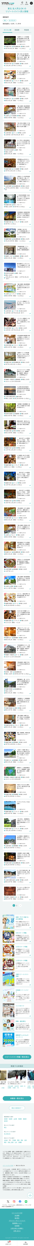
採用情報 (17, 1226)
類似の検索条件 (16, 1108)
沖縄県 (20, 1142)
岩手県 (6, 1121)
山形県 (15, 1119)
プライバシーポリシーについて (17, 1220)
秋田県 (10, 1119)
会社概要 (17, 1215)
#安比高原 (10, 1086)
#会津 (29, 1086)
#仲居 (2, 1088)
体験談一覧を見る (17, 1098)
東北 (5, 20)
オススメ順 (7, 30)
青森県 (20, 1119)
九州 (16, 1142)
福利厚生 (17, 1218)
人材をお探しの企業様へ (17, 1228)
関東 (18, 1140)
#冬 (18, 1088)
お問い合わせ (17, 1231)
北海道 (6, 1140)
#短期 (14, 1088)
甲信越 (14, 1140)
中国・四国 (11, 1142)
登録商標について (17, 1223)
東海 (22, 1140)
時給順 (26, 30)
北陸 (25, 1140)
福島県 (24, 1119)
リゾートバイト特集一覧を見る (17, 1057)
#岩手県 (16, 1086)
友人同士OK (12, 20)
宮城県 (6, 1119)
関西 (5, 1142)
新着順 (17, 30)
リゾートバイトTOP (8, 1165)
